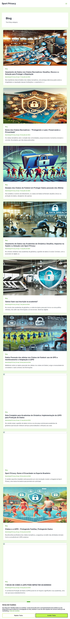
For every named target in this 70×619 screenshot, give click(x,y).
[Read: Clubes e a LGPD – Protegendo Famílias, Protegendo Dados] (35, 505)
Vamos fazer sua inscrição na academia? (21, 302)
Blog (6, 68)
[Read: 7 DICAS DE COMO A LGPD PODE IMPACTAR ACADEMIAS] (35, 560)
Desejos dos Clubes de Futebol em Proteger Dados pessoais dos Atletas (34, 188)
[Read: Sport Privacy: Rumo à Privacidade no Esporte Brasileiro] (35, 449)
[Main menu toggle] (66, 4)
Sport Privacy (9, 3)
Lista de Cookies (14, 611)
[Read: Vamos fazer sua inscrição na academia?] (35, 277)
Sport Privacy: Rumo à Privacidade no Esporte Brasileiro (27, 473)
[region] (35, 610)
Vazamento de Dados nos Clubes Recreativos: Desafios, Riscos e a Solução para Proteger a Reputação (32, 73)
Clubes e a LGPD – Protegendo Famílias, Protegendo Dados (29, 529)
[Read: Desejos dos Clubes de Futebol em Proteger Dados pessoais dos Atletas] (35, 163)
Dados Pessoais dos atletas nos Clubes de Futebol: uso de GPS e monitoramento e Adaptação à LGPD (31, 358)
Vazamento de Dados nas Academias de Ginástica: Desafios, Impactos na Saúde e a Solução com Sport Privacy (34, 245)
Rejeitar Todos (18, 615)
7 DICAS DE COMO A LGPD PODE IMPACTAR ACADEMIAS (28, 585)
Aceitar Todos (51, 615)
